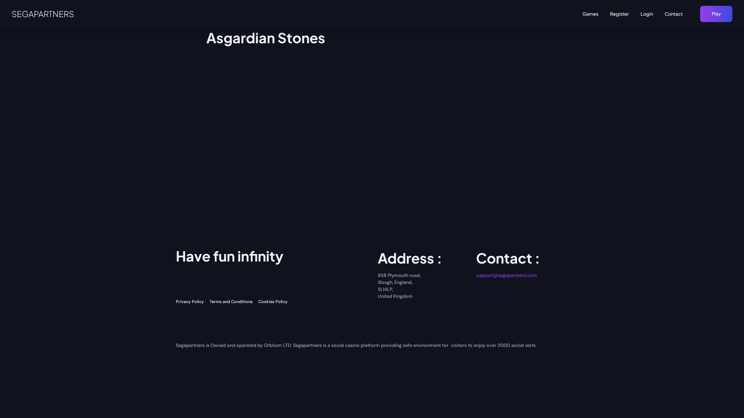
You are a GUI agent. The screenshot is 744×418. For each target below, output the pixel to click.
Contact (674, 14)
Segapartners (43, 14)
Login (647, 14)
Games (590, 14)
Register (619, 14)
